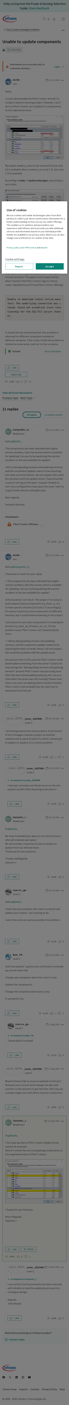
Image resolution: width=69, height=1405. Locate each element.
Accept (49, 266)
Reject (19, 266)
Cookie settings (15, 259)
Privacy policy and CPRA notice (21, 247)
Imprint (44, 247)
